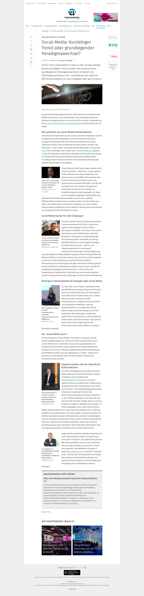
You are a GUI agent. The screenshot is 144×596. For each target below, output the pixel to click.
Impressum (38, 577)
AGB (52, 577)
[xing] (31, 45)
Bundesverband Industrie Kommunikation (63, 123)
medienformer (76, 451)
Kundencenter (67, 577)
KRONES (95, 123)
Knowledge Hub (36, 26)
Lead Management (65, 26)
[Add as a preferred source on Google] (72, 572)
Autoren (107, 577)
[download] (31, 62)
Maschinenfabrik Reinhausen (74, 380)
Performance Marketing (81, 26)
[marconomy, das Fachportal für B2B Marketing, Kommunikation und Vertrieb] (27, 26)
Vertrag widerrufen (100, 577)
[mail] (31, 53)
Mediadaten (60, 577)
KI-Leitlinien (91, 577)
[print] (31, 58)
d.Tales (44, 154)
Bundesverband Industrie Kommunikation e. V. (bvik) (113, 67)
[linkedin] (31, 49)
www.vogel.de (105, 585)
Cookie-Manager (45, 577)
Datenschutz (75, 577)
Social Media (100, 26)
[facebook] (31, 37)
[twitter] (31, 41)
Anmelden (111, 3)
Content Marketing (50, 26)
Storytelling (96, 401)
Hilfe (55, 577)
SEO (93, 26)
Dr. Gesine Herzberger (65, 60)
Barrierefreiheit (83, 577)
